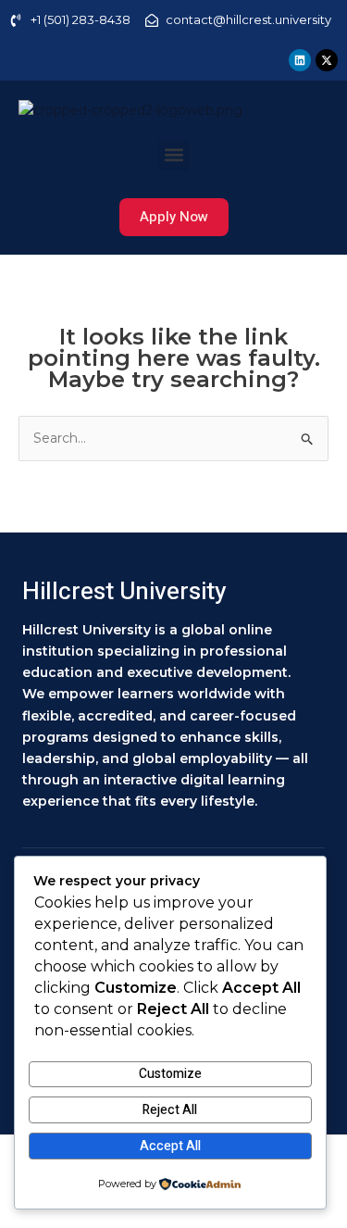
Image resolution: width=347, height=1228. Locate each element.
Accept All (170, 1146)
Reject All (170, 1110)
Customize (170, 1074)
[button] (173, 155)
